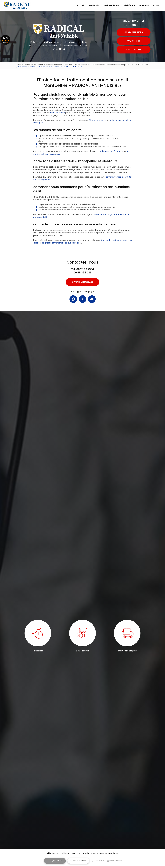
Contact (157, 5)
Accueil (80, 5)
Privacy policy (115, 861)
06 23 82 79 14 (133, 21)
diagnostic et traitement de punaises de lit (61, 242)
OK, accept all (56, 860)
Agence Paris (133, 40)
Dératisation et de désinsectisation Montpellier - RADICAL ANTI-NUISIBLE (120, 65)
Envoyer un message (82, 282)
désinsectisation (57, 112)
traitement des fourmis (110, 151)
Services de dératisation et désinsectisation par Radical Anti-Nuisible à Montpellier (57, 65)
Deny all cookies (79, 860)
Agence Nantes (133, 49)
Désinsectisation (112, 5)
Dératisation (94, 5)
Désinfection (129, 5)
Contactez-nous (133, 32)
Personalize (99, 861)
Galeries (143, 5)
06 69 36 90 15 (133, 25)
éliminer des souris (97, 120)
